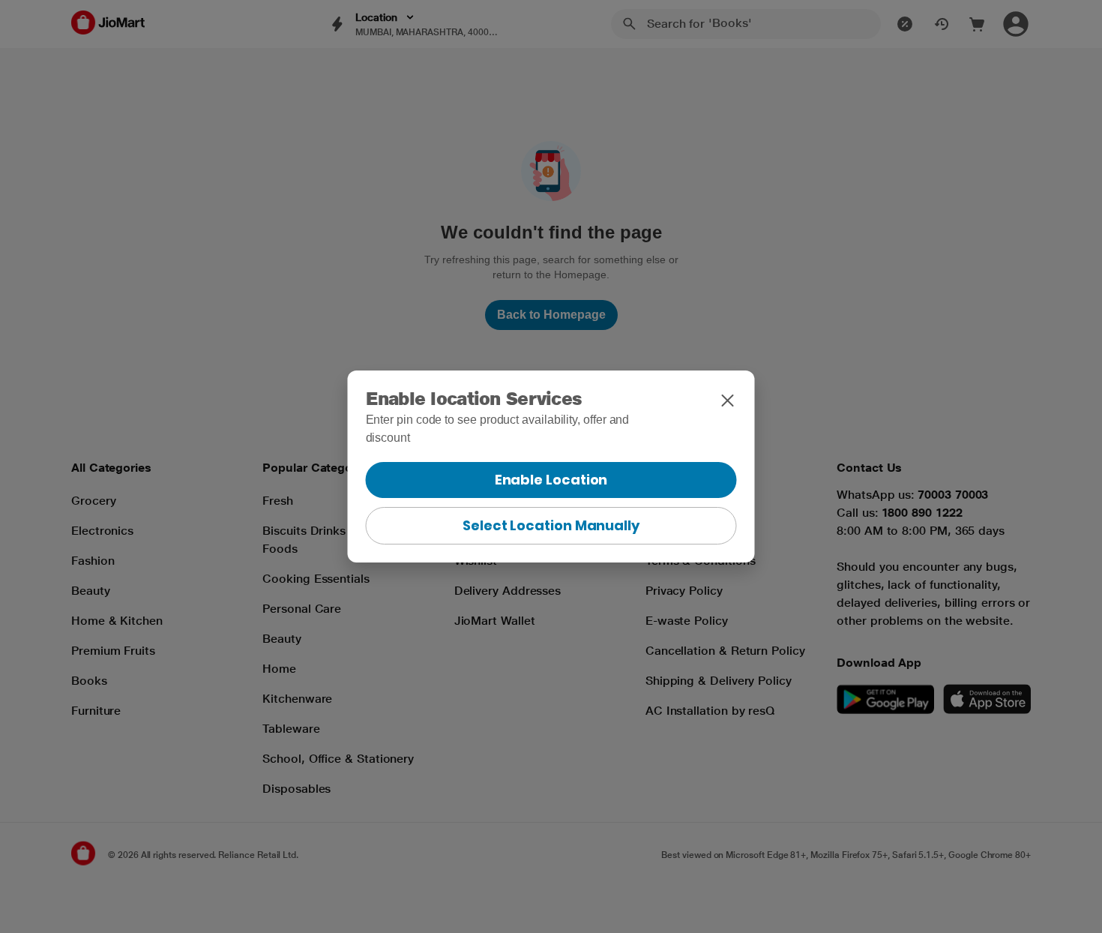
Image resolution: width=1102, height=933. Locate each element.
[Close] (728, 401)
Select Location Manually (551, 525)
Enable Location (551, 479)
